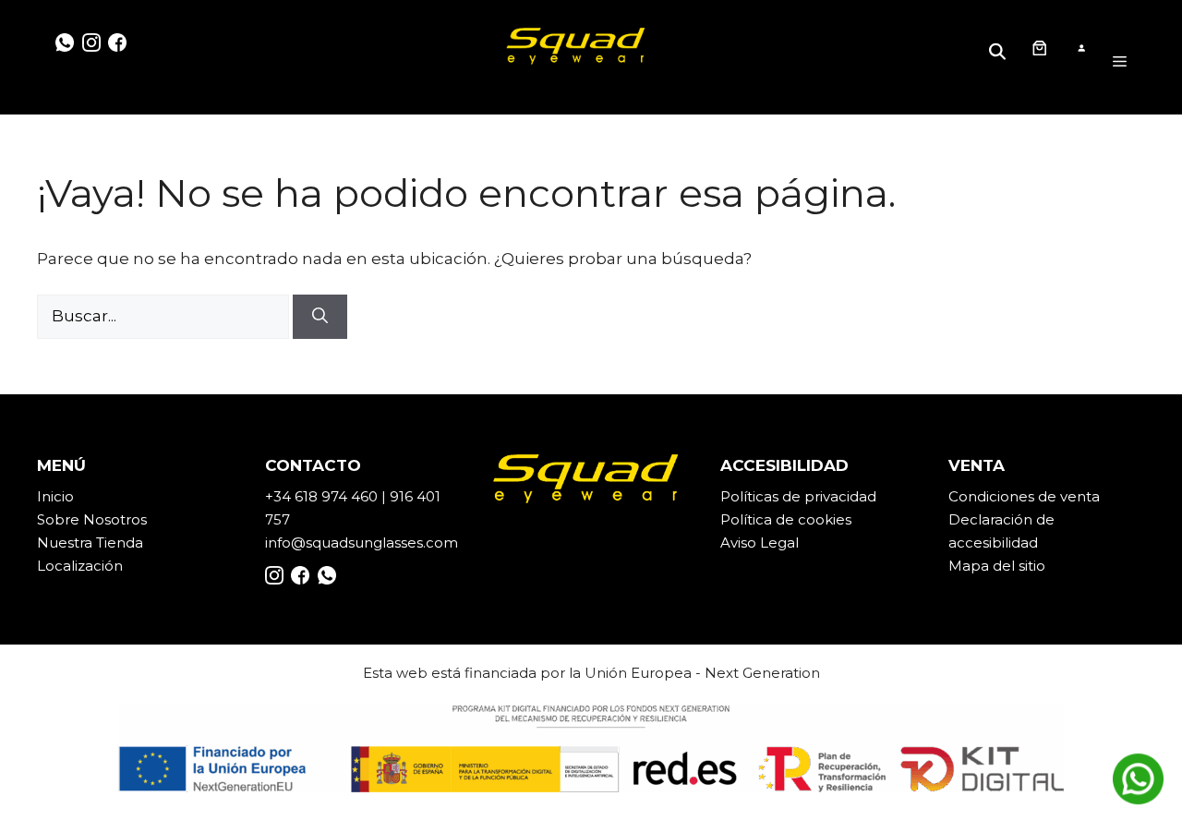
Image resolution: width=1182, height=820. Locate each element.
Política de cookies (785, 519)
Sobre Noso (78, 519)
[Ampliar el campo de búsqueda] (1000, 47)
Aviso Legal (759, 542)
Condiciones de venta (1024, 496)
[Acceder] (1080, 48)
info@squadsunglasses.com (361, 542)
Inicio (55, 496)
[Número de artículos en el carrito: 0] (1039, 48)
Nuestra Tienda (90, 542)
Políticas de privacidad (798, 496)
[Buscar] (320, 317)
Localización (80, 565)
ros (136, 519)
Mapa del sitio (996, 565)
